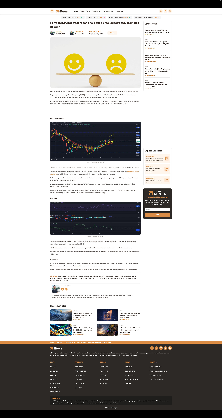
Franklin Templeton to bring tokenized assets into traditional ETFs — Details (156, 85)
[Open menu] (52, 11)
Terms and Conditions (158, 371)
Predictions (85, 11)
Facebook (104, 371)
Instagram (104, 379)
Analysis (53, 379)
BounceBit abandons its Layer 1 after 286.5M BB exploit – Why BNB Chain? (129, 315)
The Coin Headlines (157, 379)
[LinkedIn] (66, 289)
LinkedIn (103, 375)
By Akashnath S (77, 319)
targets (78, 266)
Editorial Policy (156, 375)
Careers (128, 383)
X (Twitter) (104, 367)
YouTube (103, 383)
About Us (128, 367)
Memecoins (54, 388)
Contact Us (129, 375)
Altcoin (53, 375)
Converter (97, 11)
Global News (55, 392)
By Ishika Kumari (124, 319)
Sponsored (79, 367)
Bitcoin (75, 311)
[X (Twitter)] (62, 289)
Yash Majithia (60, 34)
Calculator (108, 11)
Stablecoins (55, 383)
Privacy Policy (155, 367)
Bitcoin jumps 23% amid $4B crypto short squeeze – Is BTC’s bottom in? (82, 315)
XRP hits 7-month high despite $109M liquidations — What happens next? (83, 330)
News (76, 11)
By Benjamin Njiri (124, 334)
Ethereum (54, 371)
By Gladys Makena (78, 334)
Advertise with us (131, 379)
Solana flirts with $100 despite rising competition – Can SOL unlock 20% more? (130, 330)
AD (219, 0)
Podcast (119, 11)
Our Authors (130, 371)
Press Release (80, 371)
